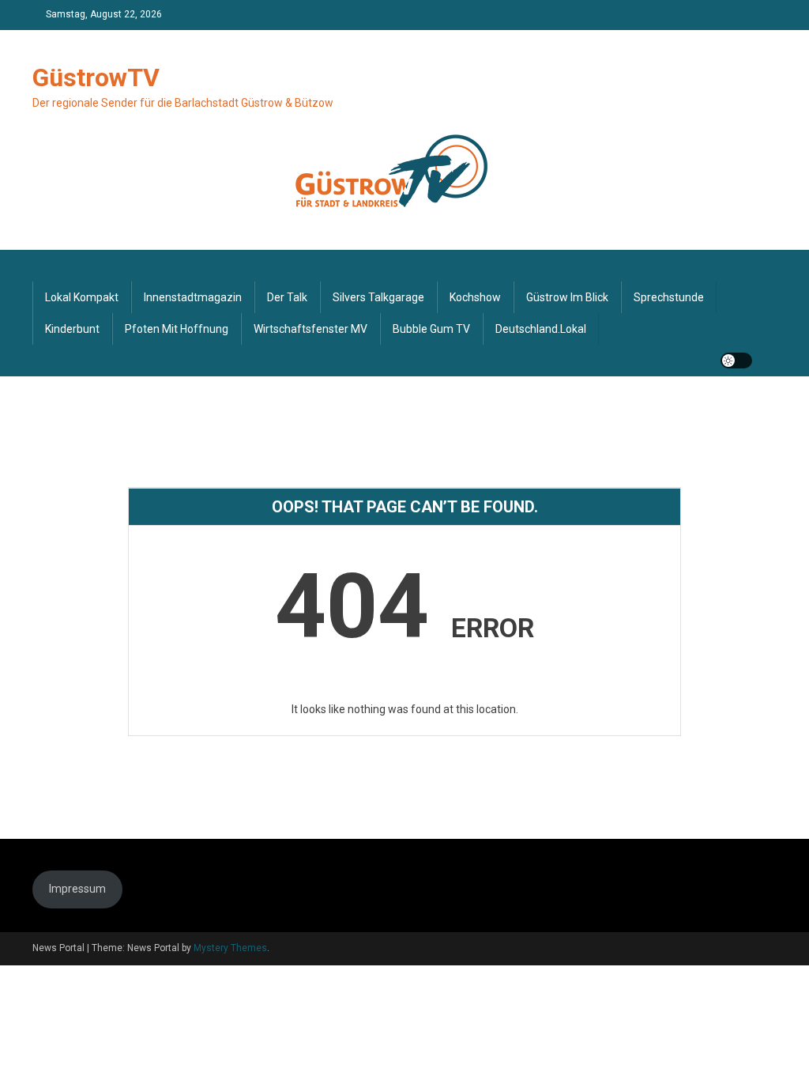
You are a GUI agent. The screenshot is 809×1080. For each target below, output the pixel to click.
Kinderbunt (72, 329)
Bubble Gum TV (431, 329)
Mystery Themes (230, 947)
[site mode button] (736, 360)
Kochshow (475, 297)
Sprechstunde (669, 297)
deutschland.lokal (540, 329)
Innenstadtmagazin (193, 297)
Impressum (77, 888)
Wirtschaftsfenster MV (310, 329)
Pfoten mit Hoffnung (176, 329)
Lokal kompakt (82, 297)
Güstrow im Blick (567, 297)
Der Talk (287, 297)
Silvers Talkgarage (378, 297)
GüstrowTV (96, 77)
